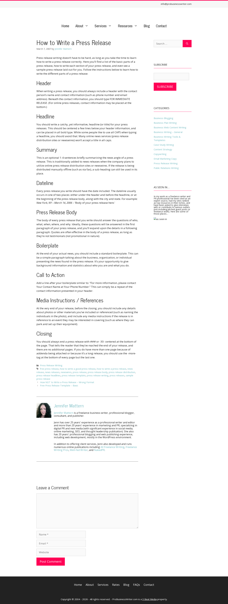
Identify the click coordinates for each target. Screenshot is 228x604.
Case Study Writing (164, 144)
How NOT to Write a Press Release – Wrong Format (67, 382)
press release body (97, 372)
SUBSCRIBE (165, 87)
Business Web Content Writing (170, 127)
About (79, 26)
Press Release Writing (51, 365)
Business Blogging (163, 118)
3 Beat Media (149, 599)
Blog (147, 26)
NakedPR (99, 450)
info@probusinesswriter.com (176, 3)
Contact (161, 26)
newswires (66, 372)
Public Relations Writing (166, 167)
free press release (49, 368)
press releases (117, 375)
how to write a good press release (78, 368)
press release (80, 372)
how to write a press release (111, 368)
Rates (116, 585)
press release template (74, 375)
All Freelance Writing (112, 447)
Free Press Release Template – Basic (59, 385)
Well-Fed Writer (79, 450)
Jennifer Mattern (69, 405)
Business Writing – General (168, 132)
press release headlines (48, 375)
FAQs (136, 585)
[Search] (187, 43)
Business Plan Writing (165, 122)
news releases (52, 372)
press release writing (97, 375)
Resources (125, 26)
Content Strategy (163, 149)
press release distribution (122, 372)
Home (65, 26)
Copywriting (160, 154)
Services (101, 26)
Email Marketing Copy (165, 158)
